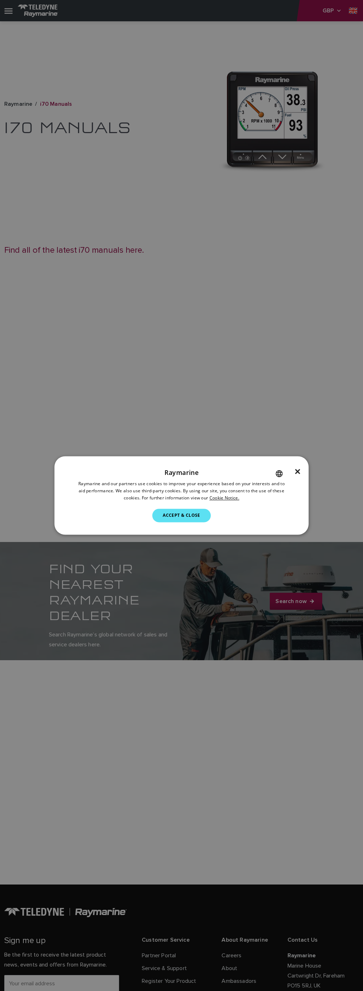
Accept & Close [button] (181, 515)
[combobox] (279, 473)
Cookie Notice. (224, 498)
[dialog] (182, 495)
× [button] (298, 471)
